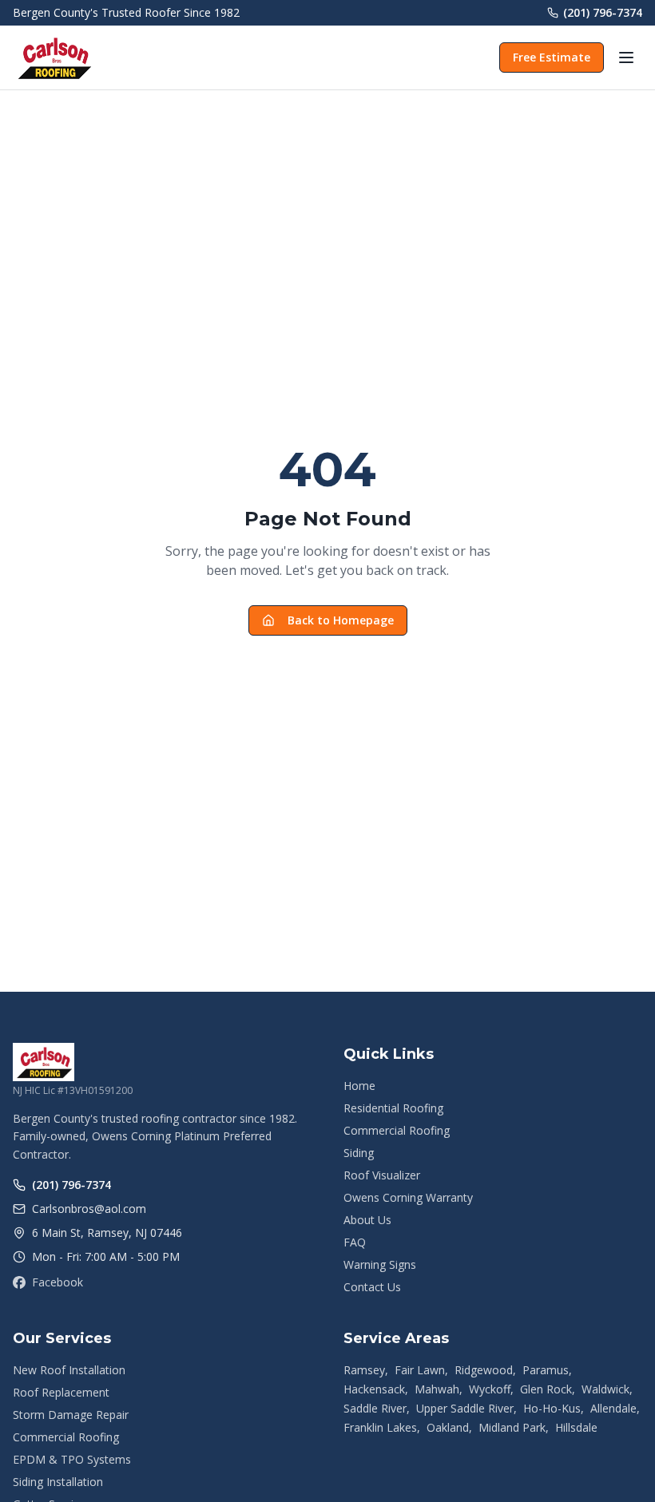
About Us (367, 1219)
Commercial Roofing (396, 1130)
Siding (358, 1152)
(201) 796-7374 (602, 12)
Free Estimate (551, 57)
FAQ (354, 1242)
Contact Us (372, 1286)
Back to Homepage (341, 620)
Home (359, 1085)
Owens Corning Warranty (408, 1197)
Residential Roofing (393, 1108)
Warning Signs (379, 1264)
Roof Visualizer (381, 1175)
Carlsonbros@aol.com (89, 1208)
